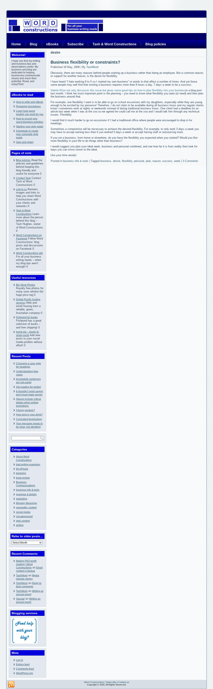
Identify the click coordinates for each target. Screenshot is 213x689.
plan (148, 161)
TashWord (21, 575)
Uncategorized (24, 516)
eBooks (52, 44)
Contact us (123, 682)
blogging (21, 473)
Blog (33, 44)
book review (23, 477)
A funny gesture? (25, 410)
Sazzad (20, 598)
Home (16, 44)
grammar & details (26, 494)
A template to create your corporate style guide (27, 134)
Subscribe (75, 44)
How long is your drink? (29, 414)
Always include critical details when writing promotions (28, 402)
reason (156, 161)
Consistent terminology (29, 419)
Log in (19, 660)
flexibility (127, 161)
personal (139, 161)
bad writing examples (28, 464)
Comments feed (25, 668)
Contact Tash (23, 178)
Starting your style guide (29, 126)
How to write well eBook (29, 102)
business (105, 161)
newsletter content (26, 507)
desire (116, 161)
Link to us (21, 189)
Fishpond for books (27, 317)
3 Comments (190, 161)
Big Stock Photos (25, 284)
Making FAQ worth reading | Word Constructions (26, 564)
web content (23, 520)
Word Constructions (94, 682)
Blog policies (155, 44)
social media (23, 512)
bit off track (22, 468)
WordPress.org (24, 673)
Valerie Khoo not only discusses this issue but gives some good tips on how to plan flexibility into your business (118, 90)
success (167, 161)
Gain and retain (24, 142)
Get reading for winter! (28, 387)
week (177, 161)
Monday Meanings (26, 503)
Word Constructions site (29, 253)
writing (20, 525)
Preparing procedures (28, 106)
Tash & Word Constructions (114, 44)
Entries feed (23, 664)
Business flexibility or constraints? (85, 62)
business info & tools (27, 489)
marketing (21, 498)
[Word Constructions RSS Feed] (11, 684)
